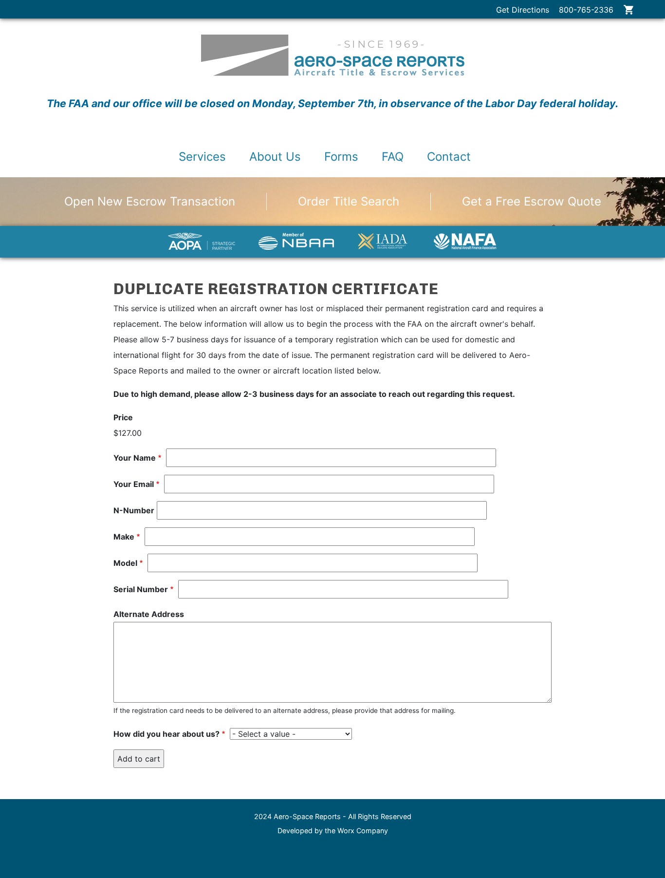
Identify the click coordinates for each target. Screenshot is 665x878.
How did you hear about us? (166, 734)
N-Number (133, 510)
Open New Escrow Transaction (149, 201)
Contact (449, 156)
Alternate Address (148, 614)
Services (202, 156)
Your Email (133, 484)
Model (125, 563)
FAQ (393, 156)
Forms (341, 156)
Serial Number (140, 589)
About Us (275, 156)
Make (123, 537)
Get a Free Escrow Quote (531, 201)
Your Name (134, 458)
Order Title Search (348, 201)
